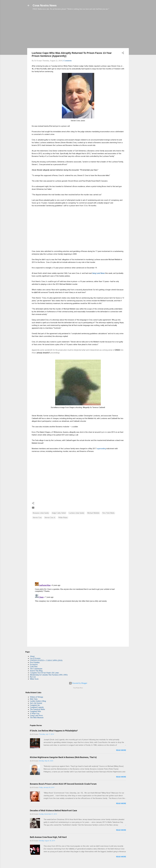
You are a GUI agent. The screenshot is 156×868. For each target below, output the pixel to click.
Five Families (35, 662)
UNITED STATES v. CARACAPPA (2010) (46, 660)
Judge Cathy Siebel (59, 513)
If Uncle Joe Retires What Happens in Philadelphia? (54, 730)
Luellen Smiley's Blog (38, 701)
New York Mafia (108, 513)
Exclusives (34, 664)
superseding (101, 449)
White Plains (62, 517)
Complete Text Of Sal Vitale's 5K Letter (44, 673)
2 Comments (67, 61)
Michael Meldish (93, 513)
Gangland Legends (37, 707)
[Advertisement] (78, 30)
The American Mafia (37, 709)
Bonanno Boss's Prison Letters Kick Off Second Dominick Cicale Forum (63, 784)
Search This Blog (36, 671)
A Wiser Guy (34, 713)
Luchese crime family (76, 513)
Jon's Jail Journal (36, 703)
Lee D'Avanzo (35, 658)
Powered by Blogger (79, 683)
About (32, 656)
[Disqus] (78, 550)
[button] (123, 53)
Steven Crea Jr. (50, 517)
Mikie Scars (34, 679)
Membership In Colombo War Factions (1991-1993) (48, 675)
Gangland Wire (35, 711)
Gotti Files (33, 667)
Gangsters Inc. (35, 705)
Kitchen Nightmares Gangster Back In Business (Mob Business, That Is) (63, 757)
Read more (121, 750)
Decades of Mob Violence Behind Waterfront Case (53, 810)
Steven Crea (37, 517)
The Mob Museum (36, 717)
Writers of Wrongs (36, 697)
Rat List (33, 677)
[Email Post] (33, 508)
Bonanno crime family (41, 513)
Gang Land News (36, 715)
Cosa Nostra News (45, 5)
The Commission (36, 669)
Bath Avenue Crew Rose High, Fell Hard (48, 837)
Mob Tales (34, 699)
